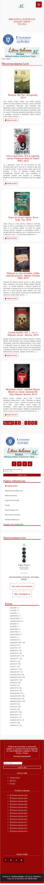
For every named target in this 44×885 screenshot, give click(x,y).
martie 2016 (14, 690)
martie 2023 (14, 632)
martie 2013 (14, 725)
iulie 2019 (13, 637)
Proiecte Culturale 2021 (19, 810)
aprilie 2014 (14, 714)
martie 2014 (14, 717)
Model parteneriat (11, 495)
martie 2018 (14, 653)
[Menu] (39, 4)
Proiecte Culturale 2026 (19, 795)
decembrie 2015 (15, 696)
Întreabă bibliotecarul (12, 519)
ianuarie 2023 (14, 634)
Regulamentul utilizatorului (14, 491)
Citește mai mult (12, 120)
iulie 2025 (13, 613)
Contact (12, 784)
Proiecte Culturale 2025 (19, 798)
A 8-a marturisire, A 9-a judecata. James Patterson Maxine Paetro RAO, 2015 (23, 158)
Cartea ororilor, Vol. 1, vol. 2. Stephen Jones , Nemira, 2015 (23, 333)
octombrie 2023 (15, 621)
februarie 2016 (15, 693)
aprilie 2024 (14, 616)
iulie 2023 (13, 624)
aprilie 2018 (14, 650)
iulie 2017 (13, 661)
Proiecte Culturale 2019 (19, 816)
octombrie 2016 (15, 674)
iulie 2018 (13, 645)
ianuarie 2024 (14, 618)
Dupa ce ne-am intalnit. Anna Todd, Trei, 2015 (23, 218)
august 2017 (14, 658)
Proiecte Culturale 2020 (19, 813)
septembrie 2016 (15, 677)
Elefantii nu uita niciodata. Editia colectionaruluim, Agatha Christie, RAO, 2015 (23, 275)
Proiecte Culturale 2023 (19, 804)
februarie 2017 (15, 672)
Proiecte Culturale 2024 (19, 801)
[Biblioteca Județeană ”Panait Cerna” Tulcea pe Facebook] (14, 463)
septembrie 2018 (15, 642)
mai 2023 (13, 626)
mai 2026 (13, 610)
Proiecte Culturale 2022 (19, 807)
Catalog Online (15, 778)
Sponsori (13, 781)
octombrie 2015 (15, 698)
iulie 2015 (13, 704)
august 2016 (14, 680)
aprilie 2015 (14, 712)
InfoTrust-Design (18, 876)
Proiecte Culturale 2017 (19, 822)
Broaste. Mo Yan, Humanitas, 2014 (23, 96)
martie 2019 (14, 640)
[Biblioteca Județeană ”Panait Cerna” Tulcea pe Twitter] (19, 463)
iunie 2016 (13, 682)
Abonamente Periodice (12, 515)
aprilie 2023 (14, 629)
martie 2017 (14, 669)
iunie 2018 (13, 648)
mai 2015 (13, 709)
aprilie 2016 (14, 688)
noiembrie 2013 (15, 720)
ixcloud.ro (37, 876)
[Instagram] (24, 463)
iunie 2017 (13, 664)
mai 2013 (13, 722)
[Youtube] (30, 463)
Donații (7, 505)
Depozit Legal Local (11, 510)
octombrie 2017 (15, 656)
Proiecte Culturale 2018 (19, 819)
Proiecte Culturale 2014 (19, 831)
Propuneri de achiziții (12, 500)
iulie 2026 (13, 608)
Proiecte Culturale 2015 (19, 828)
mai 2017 (13, 666)
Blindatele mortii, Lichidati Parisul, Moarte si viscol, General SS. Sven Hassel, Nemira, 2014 (23, 391)
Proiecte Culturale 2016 (19, 825)
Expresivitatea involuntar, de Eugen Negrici (24, 578)
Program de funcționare (13, 524)
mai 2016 (13, 685)
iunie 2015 (13, 706)
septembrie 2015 (15, 701)
